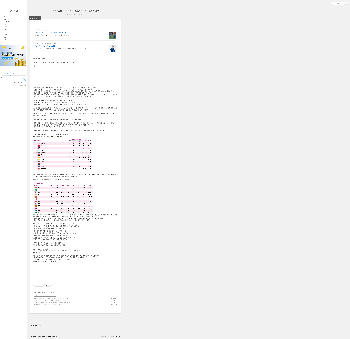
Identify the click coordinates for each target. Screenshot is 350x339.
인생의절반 (7, 22)
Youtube (50, 336)
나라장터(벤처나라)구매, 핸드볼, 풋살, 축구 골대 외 (52, 35)
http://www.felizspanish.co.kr (44, 43)
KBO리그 (6, 27)
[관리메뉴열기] (346, 3)
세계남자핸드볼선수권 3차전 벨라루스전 (45, 296)
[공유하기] (39, 285)
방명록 (5, 34)
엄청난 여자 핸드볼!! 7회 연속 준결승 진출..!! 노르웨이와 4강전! (51, 302)
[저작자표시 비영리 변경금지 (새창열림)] (54, 285)
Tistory (108, 336)
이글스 (5, 24)
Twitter (40, 336)
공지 (5, 19)
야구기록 (6, 29)
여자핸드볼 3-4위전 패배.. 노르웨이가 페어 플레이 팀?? (76, 11)
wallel (118, 336)
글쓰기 (5, 37)
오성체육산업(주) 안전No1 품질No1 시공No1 (51, 33)
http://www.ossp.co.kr (41, 30)
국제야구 (6, 32)
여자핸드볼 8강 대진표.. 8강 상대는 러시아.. (46, 304)
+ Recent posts (36, 325)
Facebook (44, 336)
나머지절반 (37, 292)
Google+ (54, 336)
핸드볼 (43, 292)
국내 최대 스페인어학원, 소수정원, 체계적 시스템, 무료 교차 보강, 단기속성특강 (61, 48)
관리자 (5, 39)
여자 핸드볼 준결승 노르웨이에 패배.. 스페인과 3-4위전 (49, 300)
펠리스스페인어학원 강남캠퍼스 (47, 46)
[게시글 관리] (42, 285)
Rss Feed (33, 336)
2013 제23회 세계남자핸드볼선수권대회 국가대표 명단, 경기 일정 (52, 298)
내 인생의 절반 (14, 11)
